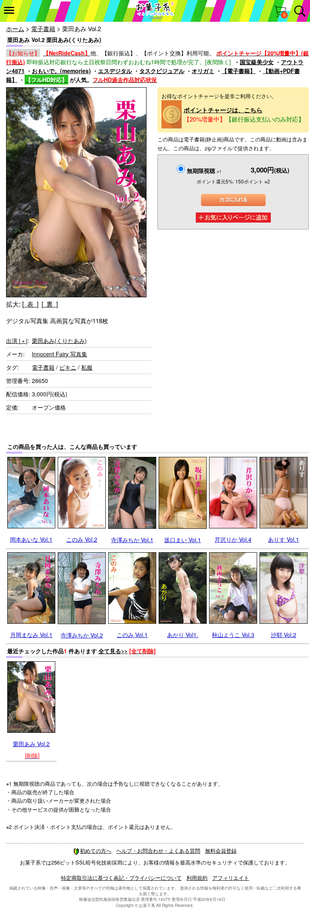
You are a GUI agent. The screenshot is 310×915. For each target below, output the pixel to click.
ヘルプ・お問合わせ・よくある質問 (158, 850)
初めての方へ (95, 850)
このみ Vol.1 (132, 635)
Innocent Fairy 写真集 (59, 354)
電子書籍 (43, 28)
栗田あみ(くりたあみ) (59, 341)
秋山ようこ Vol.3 (233, 635)
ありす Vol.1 (283, 539)
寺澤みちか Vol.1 (132, 540)
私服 (86, 367)
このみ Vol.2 (81, 539)
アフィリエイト (230, 877)
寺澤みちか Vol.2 (82, 635)
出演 (16, 341)
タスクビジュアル (161, 71)
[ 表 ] (30, 304)
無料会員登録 (221, 850)
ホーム (15, 28)
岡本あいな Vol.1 (31, 539)
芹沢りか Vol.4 (233, 539)
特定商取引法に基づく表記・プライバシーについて (121, 877)
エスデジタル (115, 71)
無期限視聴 (204, 170)
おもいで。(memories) (61, 71)
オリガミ (203, 71)
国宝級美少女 (257, 62)
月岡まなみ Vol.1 (31, 635)
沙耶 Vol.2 (283, 635)
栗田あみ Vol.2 (31, 744)
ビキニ (67, 367)
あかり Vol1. (182, 635)
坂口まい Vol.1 (182, 540)
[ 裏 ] (50, 304)
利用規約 (196, 877)
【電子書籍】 (239, 71)
